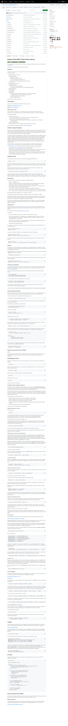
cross (10, 606)
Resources (16, 1)
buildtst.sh (9, 45)
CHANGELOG (29, 125)
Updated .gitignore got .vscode (28, 22)
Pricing (32, 1)
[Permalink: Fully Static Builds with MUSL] (6, 291)
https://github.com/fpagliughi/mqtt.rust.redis (15, 704)
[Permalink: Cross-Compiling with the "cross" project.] (6, 604)
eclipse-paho (5, 4)
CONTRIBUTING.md (11, 32)
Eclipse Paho (11, 64)
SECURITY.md (10, 41)
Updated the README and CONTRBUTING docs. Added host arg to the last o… (35, 32)
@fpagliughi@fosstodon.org (16, 105)
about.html (9, 43)
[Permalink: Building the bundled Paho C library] (6, 408)
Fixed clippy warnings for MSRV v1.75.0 (29, 15)
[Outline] (46, 56)
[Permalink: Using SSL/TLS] (6, 204)
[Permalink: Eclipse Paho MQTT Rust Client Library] (6, 59)
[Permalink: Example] (6, 654)
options (24, 438)
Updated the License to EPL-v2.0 (28, 51)
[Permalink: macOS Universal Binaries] (6, 265)
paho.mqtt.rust (12, 4)
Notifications (52, 4)
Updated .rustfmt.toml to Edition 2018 (29, 26)
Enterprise (28, 1)
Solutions (10, 1)
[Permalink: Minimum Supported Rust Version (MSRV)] (6, 350)
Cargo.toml (9, 34)
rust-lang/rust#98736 (13, 268)
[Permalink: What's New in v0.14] (6, 109)
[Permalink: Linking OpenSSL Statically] (6, 457)
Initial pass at (25, 24)
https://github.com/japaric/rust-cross (13, 576)
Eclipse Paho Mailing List (14, 107)
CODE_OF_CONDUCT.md (11, 30)
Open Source (21, 1)
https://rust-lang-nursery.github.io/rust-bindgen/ (15, 518)
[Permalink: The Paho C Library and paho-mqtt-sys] (6, 385)
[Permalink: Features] (6, 69)
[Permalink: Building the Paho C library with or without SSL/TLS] (6, 433)
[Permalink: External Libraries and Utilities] (6, 693)
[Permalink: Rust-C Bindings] (6, 515)
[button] (45, 161)
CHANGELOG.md (10, 28)
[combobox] (36, 10)
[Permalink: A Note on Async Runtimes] (6, 127)
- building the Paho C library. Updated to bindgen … (36, 24)
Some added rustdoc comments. (28, 47)
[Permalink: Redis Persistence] (6, 699)
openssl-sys (25, 206)
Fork (58, 4)
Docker (23, 607)
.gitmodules (9, 24)
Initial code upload (26, 43)
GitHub (44, 176)
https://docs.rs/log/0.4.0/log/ (12, 627)
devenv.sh (9, 47)
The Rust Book (9, 578)
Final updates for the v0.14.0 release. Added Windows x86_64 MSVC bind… (34, 34)
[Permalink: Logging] (6, 622)
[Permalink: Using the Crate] (6, 156)
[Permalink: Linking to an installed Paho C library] (6, 496)
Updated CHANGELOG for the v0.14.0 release (30, 28)
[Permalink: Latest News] (6, 101)
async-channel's (20, 148)
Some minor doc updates (27, 20)
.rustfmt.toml (10, 26)
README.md (10, 39)
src (8, 20)
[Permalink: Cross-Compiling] (6, 571)
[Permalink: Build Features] (6, 178)
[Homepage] (2, 1)
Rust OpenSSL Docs (21, 210)
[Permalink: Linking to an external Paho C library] (6, 468)
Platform (5, 1)
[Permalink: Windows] (6, 245)
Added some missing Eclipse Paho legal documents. (31, 30)
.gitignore (9, 22)
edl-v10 (9, 49)
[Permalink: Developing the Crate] (6, 358)
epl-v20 (9, 51)
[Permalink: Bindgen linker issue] (6, 558)
